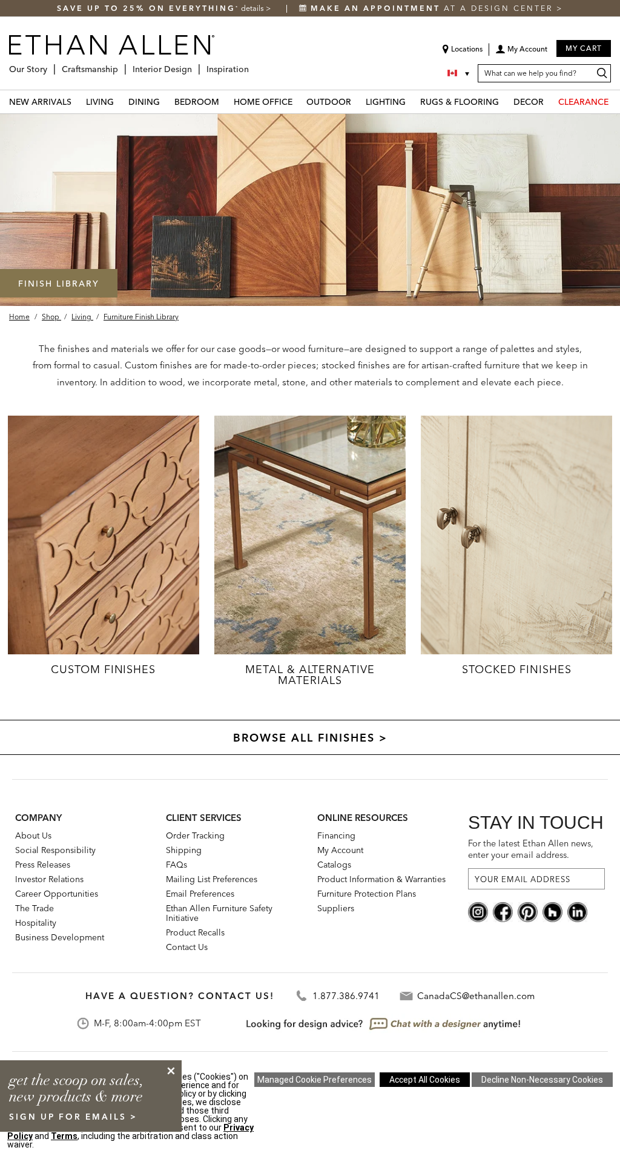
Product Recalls (195, 932)
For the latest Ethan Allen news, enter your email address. (530, 849)
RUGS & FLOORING (459, 101)
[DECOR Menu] (551, 101)
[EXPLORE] (103, 535)
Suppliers (335, 908)
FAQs (176, 864)
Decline (542, 1079)
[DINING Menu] (167, 101)
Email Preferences (200, 893)
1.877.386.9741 (346, 996)
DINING (144, 101)
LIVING (100, 101)
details (253, 8)
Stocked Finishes (516, 669)
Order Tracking (195, 835)
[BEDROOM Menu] (226, 101)
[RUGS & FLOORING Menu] (506, 101)
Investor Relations (49, 879)
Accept (425, 1079)
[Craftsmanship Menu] (121, 64)
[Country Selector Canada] (459, 73)
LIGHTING (386, 101)
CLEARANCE (583, 101)
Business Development (59, 937)
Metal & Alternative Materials (309, 674)
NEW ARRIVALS (40, 101)
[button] (521, 53)
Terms (64, 1136)
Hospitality (35, 922)
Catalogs (334, 864)
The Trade (34, 908)
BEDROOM (196, 101)
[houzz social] (552, 911)
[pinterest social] (528, 911)
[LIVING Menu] (121, 101)
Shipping (184, 850)
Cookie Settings (314, 1079)
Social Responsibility (55, 850)
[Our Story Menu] (51, 64)
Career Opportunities (56, 893)
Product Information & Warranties (381, 879)
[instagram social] (478, 911)
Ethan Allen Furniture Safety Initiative (219, 913)
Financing (336, 835)
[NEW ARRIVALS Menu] (78, 101)
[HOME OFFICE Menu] (299, 101)
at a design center (433, 8)
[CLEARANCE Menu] (616, 101)
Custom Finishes (103, 669)
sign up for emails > (73, 1116)
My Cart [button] (584, 48)
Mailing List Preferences (211, 879)
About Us (33, 835)
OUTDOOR (328, 101)
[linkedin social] (577, 911)
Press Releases (42, 864)
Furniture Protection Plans (366, 893)
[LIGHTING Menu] (413, 101)
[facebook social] (503, 911)
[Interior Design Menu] (195, 64)
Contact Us (187, 947)
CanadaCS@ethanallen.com (476, 996)
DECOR (528, 101)
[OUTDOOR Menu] (358, 101)
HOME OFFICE (263, 101)
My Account (340, 850)
